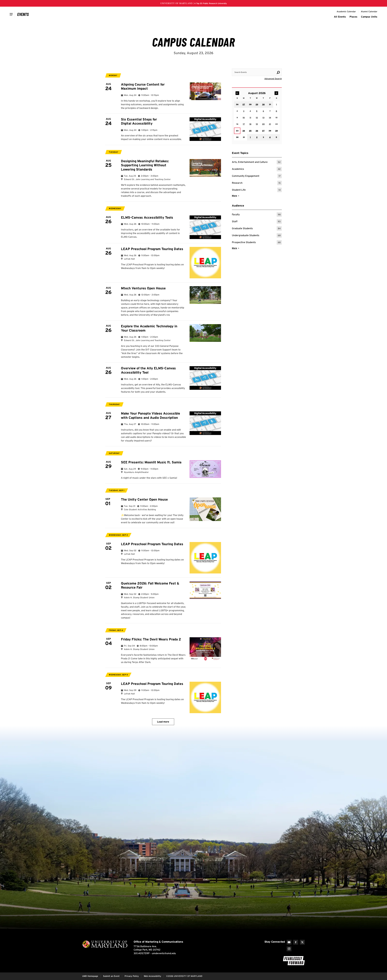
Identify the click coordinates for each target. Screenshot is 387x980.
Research (256, 183)
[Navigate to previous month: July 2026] (237, 93)
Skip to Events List (268, 65)
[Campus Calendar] (23, 14)
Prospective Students (256, 243)
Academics (256, 169)
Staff (256, 222)
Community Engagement (256, 176)
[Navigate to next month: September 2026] (276, 93)
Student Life (256, 190)
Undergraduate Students (256, 236)
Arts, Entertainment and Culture (256, 162)
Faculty (256, 215)
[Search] (278, 72)
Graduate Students (256, 229)
